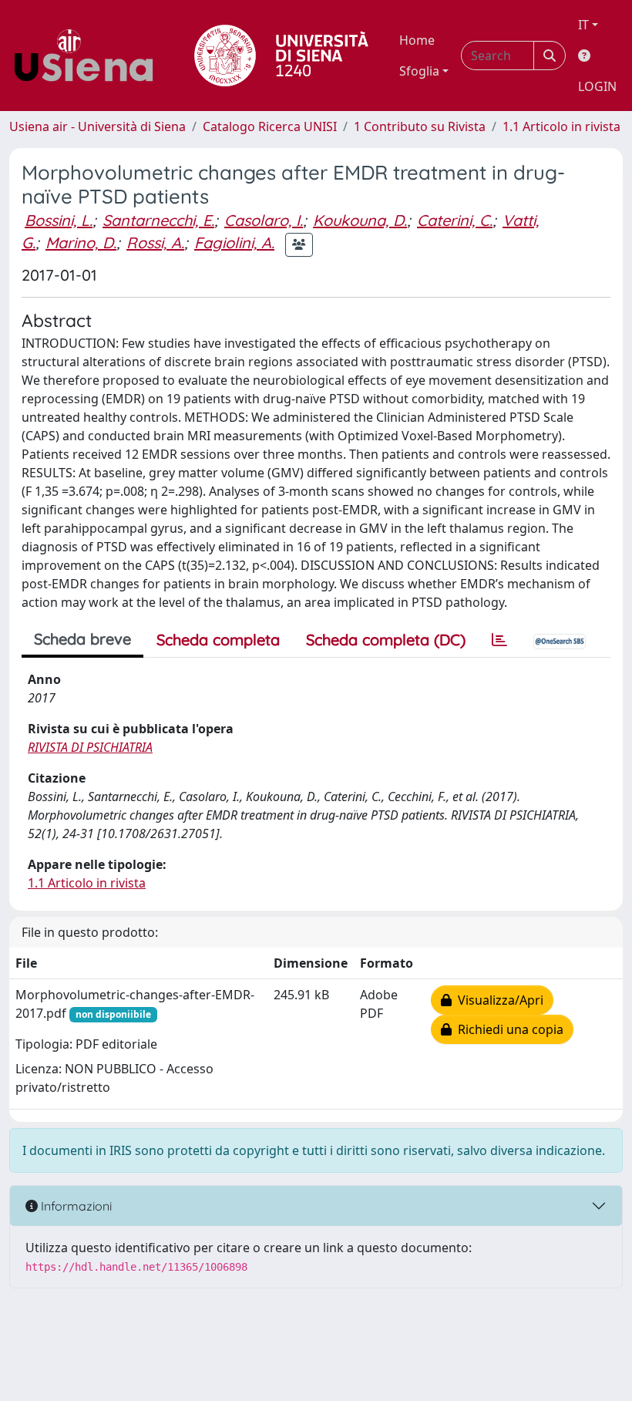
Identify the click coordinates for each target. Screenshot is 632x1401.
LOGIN (597, 86)
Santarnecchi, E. (158, 220)
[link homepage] (89, 55)
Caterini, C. (454, 220)
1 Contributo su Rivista (420, 126)
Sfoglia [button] (419, 70)
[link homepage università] (281, 55)
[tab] (499, 640)
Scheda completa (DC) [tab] (386, 639)
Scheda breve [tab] (82, 638)
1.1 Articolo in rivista (561, 126)
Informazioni (75, 1206)
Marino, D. (80, 242)
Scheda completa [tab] (218, 639)
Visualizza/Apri (497, 1000)
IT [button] (583, 24)
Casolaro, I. (263, 220)
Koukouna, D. (360, 220)
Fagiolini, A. (234, 242)
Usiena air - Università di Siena (97, 126)
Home (417, 40)
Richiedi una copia (507, 1029)
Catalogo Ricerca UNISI (270, 126)
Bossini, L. (58, 220)
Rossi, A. (155, 242)
